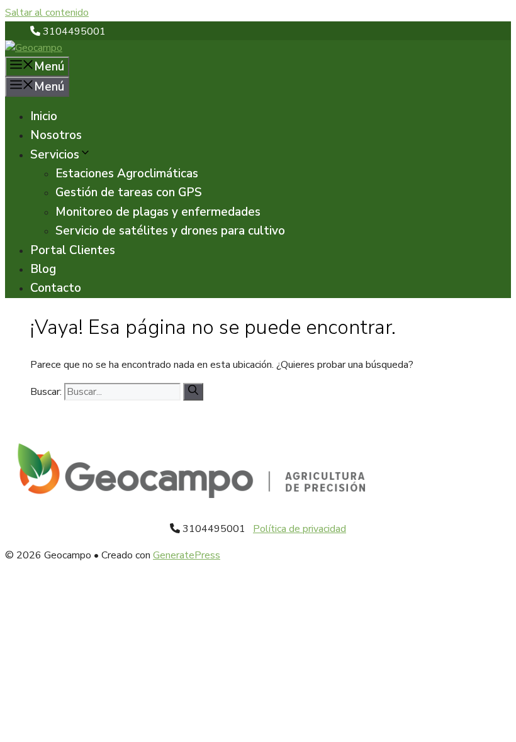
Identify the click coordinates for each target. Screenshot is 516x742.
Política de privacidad (299, 529)
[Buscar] (193, 392)
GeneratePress (186, 555)
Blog (43, 269)
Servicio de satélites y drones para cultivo (170, 231)
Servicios (54, 155)
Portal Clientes (72, 250)
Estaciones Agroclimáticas (126, 173)
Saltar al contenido (47, 12)
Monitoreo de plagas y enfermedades (158, 212)
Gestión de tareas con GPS (128, 192)
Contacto (55, 288)
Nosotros (56, 135)
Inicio (43, 116)
